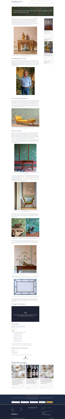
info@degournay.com (14, 353)
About (48, 3)
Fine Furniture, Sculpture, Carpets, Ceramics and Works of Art (24, 18)
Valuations (40, 3)
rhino (36, 213)
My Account (21, 410)
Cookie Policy (49, 407)
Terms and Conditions (44, 407)
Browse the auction (14, 328)
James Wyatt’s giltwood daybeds (25, 179)
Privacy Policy (43, 408)
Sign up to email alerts (15, 329)
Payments (21, 409)
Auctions (32, 3)
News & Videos (45, 3)
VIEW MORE (51, 363)
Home (29, 3)
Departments (36, 3)
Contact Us (51, 3)
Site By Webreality (51, 418)
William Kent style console (23, 177)
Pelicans (16, 214)
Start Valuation (47, 57)
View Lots (46, 35)
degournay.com (16, 350)
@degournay (16, 351)
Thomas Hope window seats (32, 178)
